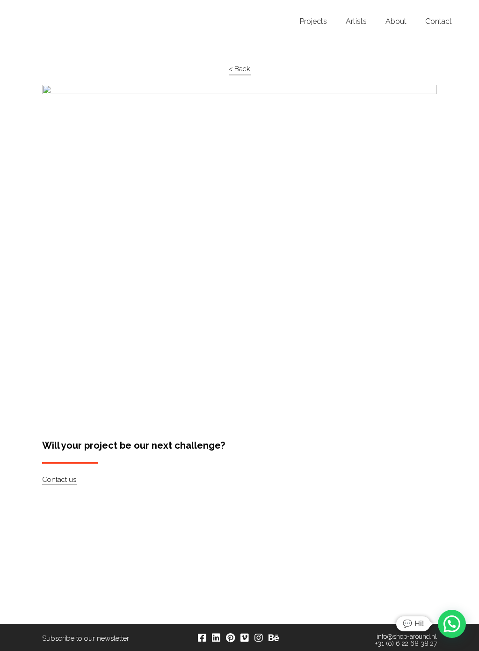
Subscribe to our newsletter (85, 638)
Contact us (59, 479)
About (395, 21)
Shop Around (43, 9)
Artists (356, 21)
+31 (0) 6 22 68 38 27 (406, 643)
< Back (239, 69)
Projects (313, 21)
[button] (452, 624)
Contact (438, 21)
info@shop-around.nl (407, 636)
